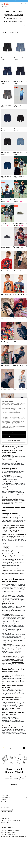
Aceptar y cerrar (14, 433)
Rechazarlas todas (14, 436)
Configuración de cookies (14, 440)
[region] (14, 421)
